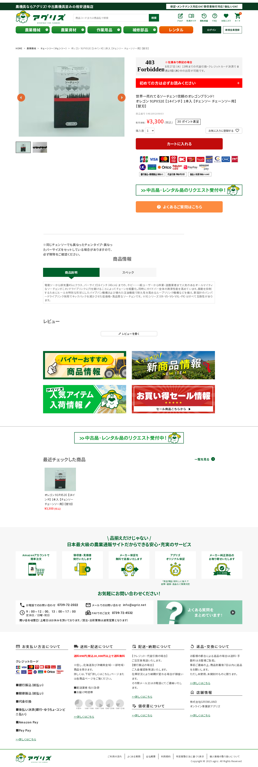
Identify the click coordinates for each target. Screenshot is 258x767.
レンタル (176, 29)
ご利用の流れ (115, 756)
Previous (21, 97)
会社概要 (151, 756)
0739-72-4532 (122, 613)
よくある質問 (134, 756)
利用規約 (166, 756)
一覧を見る (202, 459)
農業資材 (68, 29)
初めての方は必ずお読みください (168, 83)
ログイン (211, 29)
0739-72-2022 (67, 605)
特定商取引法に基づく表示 (190, 756)
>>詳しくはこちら (26, 739)
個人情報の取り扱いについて (225, 756)
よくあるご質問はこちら (179, 206)
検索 (154, 18)
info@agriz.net (134, 605)
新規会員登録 (232, 29)
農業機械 (33, 29)
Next (121, 97)
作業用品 (104, 29)
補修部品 (140, 29)
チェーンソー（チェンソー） (53, 48)
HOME (19, 48)
